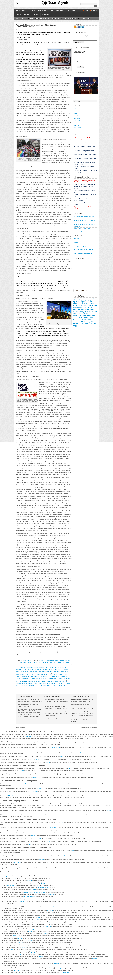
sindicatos (46, 687)
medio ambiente (49, 678)
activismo (40, 660)
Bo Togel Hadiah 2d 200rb (67, 741)
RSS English (27, 14)
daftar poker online (36, 899)
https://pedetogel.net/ (43, 887)
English (24, 18)
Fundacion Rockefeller (22, 676)
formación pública (46, 673)
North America (39, 18)
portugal (83, 319)
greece (85, 315)
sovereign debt (76, 321)
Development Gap (49, 669)
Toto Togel (38, 759)
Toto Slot (108, 810)
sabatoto (41, 859)
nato (91, 317)
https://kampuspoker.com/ (29, 896)
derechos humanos (63, 667)
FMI (40, 673)
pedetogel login (78, 752)
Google (87, 313)
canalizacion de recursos (38, 664)
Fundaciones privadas (43, 676)
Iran (93, 315)
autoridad (58, 662)
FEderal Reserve (78, 311)
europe (76, 309)
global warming (90, 311)
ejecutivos (19, 671)
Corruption (59, 11)
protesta (18, 687)
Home (18, 11)
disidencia (57, 669)
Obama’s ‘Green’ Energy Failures (82, 228)
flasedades (35, 673)
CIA (70, 664)
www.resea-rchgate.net (22, 875)
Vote (80, 66)
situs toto (62, 756)
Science (33, 11)
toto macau (35, 777)
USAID (27, 688)
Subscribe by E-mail (81, 32)
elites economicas (38, 671)
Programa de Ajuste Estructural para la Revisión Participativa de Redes (47, 685)
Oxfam (40, 683)
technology (87, 322)
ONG (20, 681)
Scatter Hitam (34, 791)
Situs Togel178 (17, 862)
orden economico (33, 681)
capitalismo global (51, 664)
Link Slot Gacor (26, 783)
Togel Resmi (17, 970)
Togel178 (3, 867)
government (77, 315)
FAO (44, 671)
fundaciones (33, 676)
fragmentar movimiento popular (34, 674)
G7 (50, 676)
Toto (73, 850)
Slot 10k (62, 822)
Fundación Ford (50, 674)
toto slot (48, 762)
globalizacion (55, 676)
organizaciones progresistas (30, 683)
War (67, 11)
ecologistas (64, 669)
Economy (25, 11)
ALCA (45, 660)
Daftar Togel (29, 736)
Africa (79, 18)
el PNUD (25, 671)
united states (90, 324)
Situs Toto (62, 773)
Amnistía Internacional (61, 660)
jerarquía (27, 678)
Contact (18, 14)
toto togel (39, 788)
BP (74, 301)
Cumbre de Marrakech (28, 667)
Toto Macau (71, 768)
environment (76, 307)
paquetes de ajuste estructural (52, 683)
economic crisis (82, 305)
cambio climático (25, 664)
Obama (77, 319)
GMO (75, 313)
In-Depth (50, 11)
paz (62, 683)
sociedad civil (53, 687)
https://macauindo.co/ (12, 885)
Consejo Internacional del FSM (46, 665)
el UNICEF (29, 671)
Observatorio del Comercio (58, 680)
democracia (42, 667)
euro (90, 307)
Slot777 (83, 814)
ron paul (88, 320)
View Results (80, 70)
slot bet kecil (53, 827)
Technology (42, 11)
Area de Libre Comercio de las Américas (44, 662)
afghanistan (75, 299)
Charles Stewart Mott (63, 664)
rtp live (72, 803)
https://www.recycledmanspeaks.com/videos (34, 892)
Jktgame (59, 960)
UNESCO (24, 688)
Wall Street (33, 688)
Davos (36, 667)
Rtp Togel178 (9, 876)
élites (63, 662)
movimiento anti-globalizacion (61, 678)
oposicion (24, 681)
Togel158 (29, 880)
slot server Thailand (22, 830)
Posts (86, 11)
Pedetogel (29, 891)
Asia (65, 18)
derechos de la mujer (52, 667)
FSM (44, 674)
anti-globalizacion (28, 662)
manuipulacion (34, 678)
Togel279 (24, 947)
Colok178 (21, 901)
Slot (41, 898)
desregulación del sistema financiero (33, 669)
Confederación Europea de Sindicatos (26, 665)
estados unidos (83, 307)
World (18, 18)
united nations (78, 324)
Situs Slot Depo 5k (8, 795)
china (82, 301)
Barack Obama (92, 299)
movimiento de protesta (22, 680)
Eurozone (90, 309)
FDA (94, 309)
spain (82, 322)
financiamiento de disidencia (24, 673)
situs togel (51, 894)
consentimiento (59, 665)
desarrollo (19, 669)
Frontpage (76, 238)
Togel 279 (13, 878)
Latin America (72, 18)
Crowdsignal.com (80, 72)
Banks (86, 299)
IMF (90, 315)
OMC (17, 681)
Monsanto (84, 317)
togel (50, 833)
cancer (77, 301)
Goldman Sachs (81, 313)
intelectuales (20, 678)
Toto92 (38, 917)
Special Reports (57, 18)
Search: (78, 4)
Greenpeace (63, 676)
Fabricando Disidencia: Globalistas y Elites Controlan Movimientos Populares (36, 26)
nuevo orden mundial (44, 680)
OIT (68, 680)
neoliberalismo (34, 680)
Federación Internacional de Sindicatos (57, 671)
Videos (74, 11)
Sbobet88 (94, 958)
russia (93, 320)
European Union (83, 309)
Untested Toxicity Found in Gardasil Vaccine (84, 231)
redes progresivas (27, 687)
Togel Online (39, 838)
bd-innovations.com (55, 747)
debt (75, 305)
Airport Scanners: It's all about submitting (83, 253)
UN (91, 322)
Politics (47, 18)
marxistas (41, 678)
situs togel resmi (54, 914)
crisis (92, 303)
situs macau (50, 910)
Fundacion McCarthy (61, 674)
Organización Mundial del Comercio (48, 681)
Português (45, 14)
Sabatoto (51, 922)
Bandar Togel (66, 972)
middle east (76, 317)
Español (36, 14)
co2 (81, 303)
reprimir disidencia (37, 687)
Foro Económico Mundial (59, 673)
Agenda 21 (81, 299)
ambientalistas (51, 660)
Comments (94, 11)
